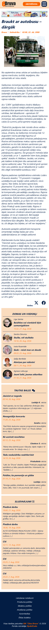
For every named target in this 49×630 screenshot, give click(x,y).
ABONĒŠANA (31, 4)
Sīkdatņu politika (24, 606)
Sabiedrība (14, 32)
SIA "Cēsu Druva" (31, 623)
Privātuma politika (24, 602)
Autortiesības (24, 613)
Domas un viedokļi (24, 313)
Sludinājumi (23, 501)
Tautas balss (22, 390)
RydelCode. (32, 626)
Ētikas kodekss (24, 617)
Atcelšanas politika (24, 609)
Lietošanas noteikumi (24, 598)
